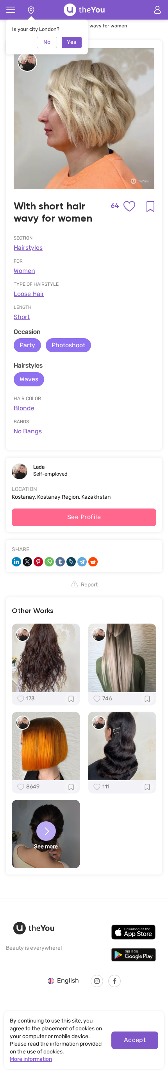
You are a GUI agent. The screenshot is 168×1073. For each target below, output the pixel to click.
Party (27, 345)
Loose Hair (29, 294)
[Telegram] (82, 561)
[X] (27, 561)
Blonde (24, 408)
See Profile (84, 517)
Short (22, 317)
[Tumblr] (60, 561)
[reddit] (93, 561)
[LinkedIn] (16, 561)
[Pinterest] (38, 561)
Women (24, 270)
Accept (135, 1040)
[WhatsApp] (49, 561)
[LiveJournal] (71, 561)
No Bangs (28, 431)
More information (31, 1059)
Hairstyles (28, 247)
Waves (29, 379)
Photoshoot (68, 345)
